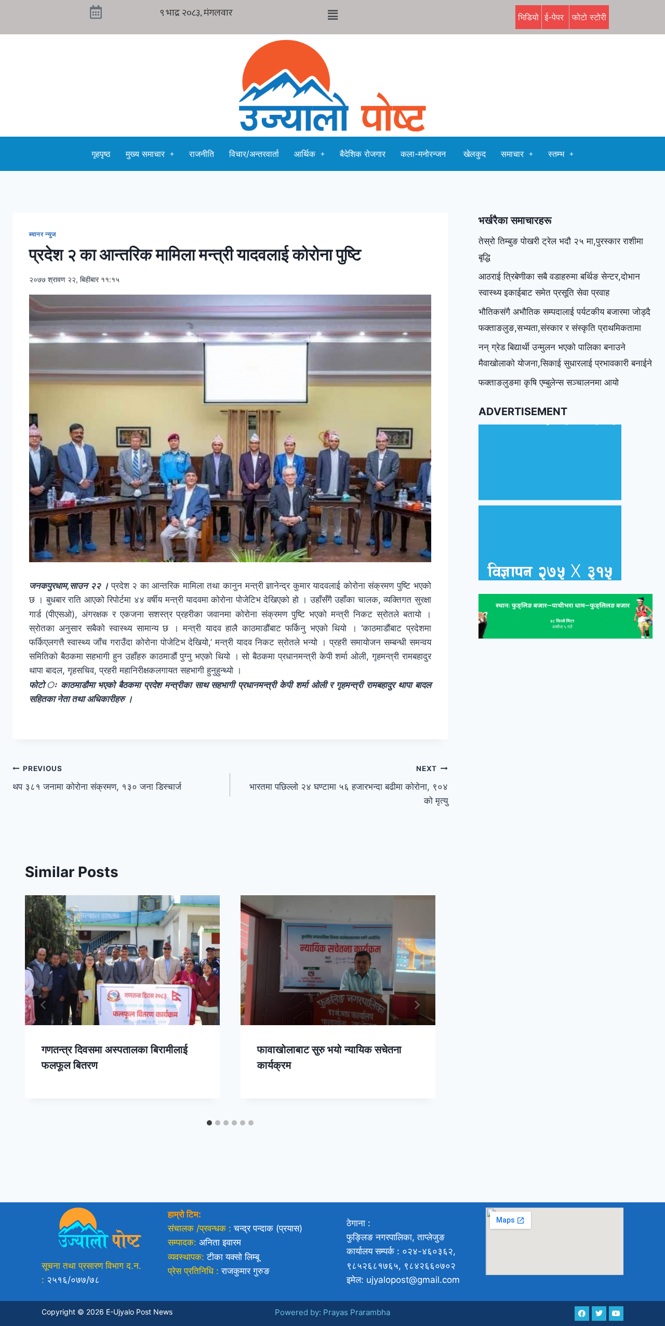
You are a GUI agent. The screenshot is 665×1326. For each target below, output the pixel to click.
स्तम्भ (556, 154)
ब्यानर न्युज (43, 234)
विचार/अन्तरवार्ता (254, 154)
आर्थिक (304, 154)
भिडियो (528, 17)
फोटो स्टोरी (589, 17)
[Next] (416, 1005)
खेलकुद (474, 154)
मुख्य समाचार (145, 154)
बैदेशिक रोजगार (362, 154)
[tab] (209, 1122)
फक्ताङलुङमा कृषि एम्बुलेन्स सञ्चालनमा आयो (548, 382)
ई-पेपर (555, 17)
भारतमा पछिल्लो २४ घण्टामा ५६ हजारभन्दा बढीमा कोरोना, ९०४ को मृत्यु (348, 785)
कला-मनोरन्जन (424, 154)
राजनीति (201, 154)
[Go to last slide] (43, 1005)
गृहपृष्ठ (101, 154)
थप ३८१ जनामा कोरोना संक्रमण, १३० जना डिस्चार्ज (96, 778)
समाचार (512, 154)
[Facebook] (582, 1313)
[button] (332, 14)
